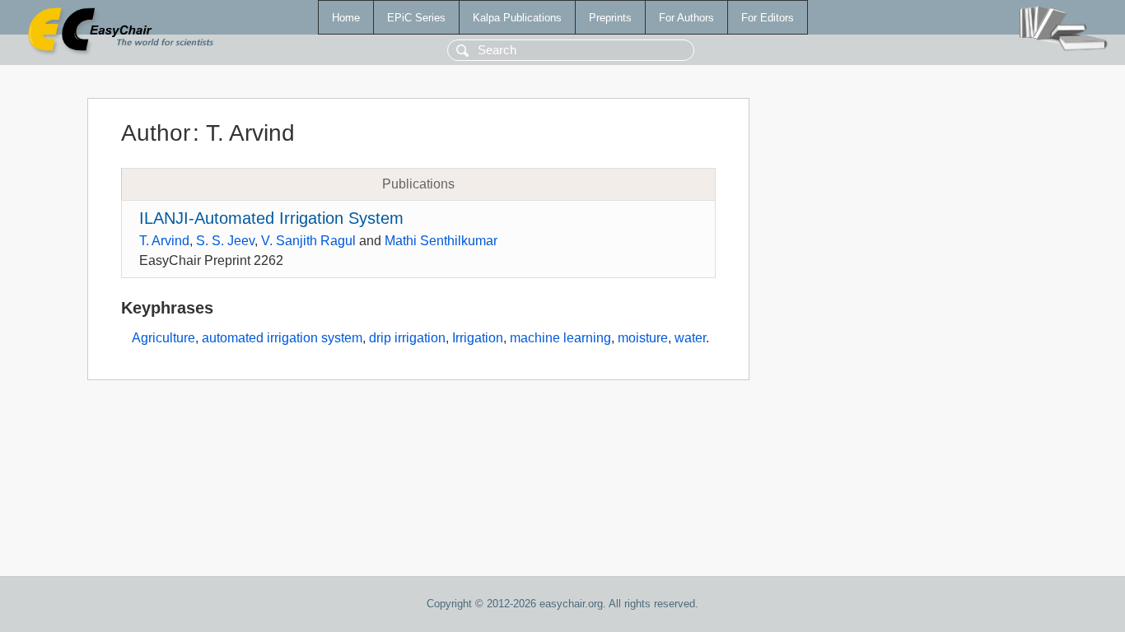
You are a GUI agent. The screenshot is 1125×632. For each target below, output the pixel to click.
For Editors (767, 18)
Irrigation (477, 338)
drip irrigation (407, 338)
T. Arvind (164, 241)
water (690, 338)
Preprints (610, 18)
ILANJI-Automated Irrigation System (271, 218)
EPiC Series (416, 18)
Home (346, 18)
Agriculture (163, 338)
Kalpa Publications (517, 18)
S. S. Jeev (225, 241)
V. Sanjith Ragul (308, 241)
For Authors (686, 18)
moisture (643, 338)
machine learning (560, 338)
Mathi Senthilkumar (441, 241)
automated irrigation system (282, 338)
